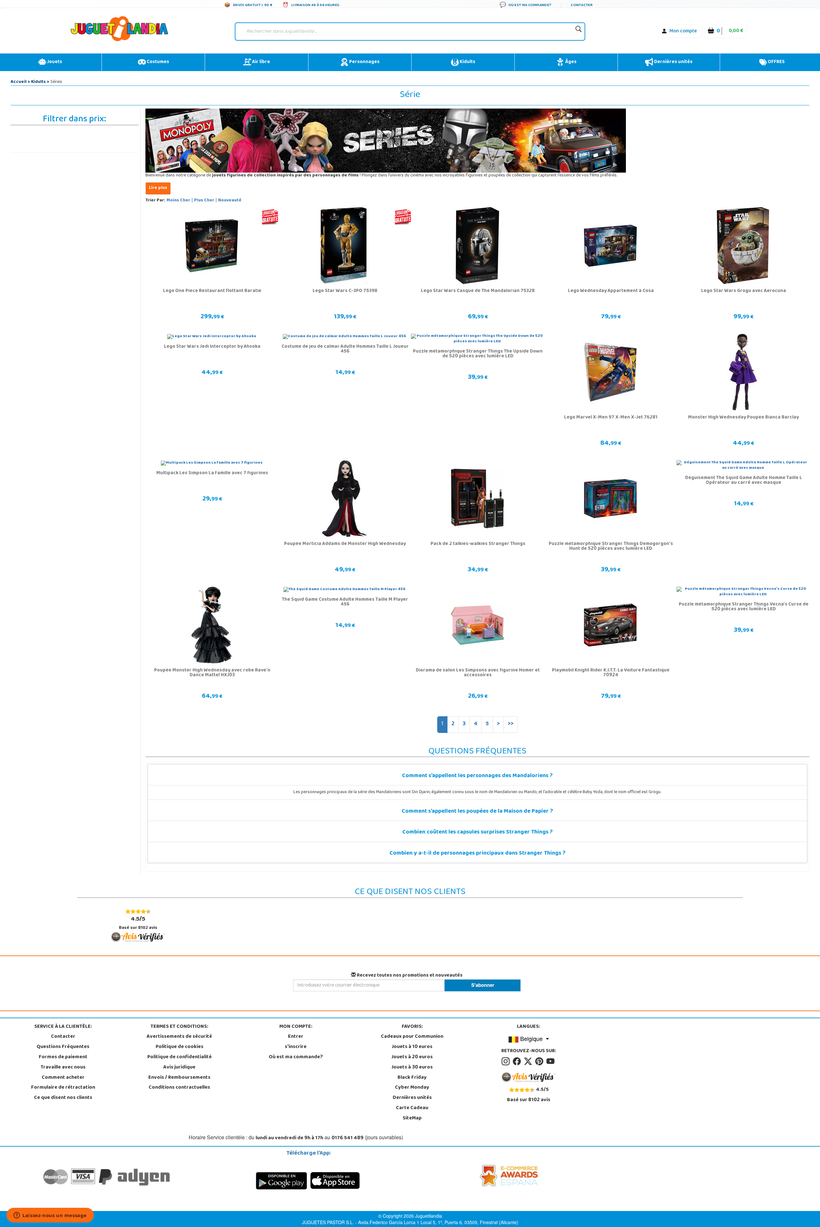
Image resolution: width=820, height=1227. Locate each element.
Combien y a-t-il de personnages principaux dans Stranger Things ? (477, 853)
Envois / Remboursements (179, 1078)
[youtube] (551, 1061)
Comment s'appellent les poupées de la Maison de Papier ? (477, 811)
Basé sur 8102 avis (138, 923)
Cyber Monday (412, 1088)
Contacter (63, 1037)
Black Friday (412, 1078)
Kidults (467, 62)
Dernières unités (673, 62)
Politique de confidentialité (179, 1057)
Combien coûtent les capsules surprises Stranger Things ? (477, 832)
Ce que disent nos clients (63, 1098)
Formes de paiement (63, 1057)
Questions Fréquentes (63, 1047)
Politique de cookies (179, 1047)
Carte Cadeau (412, 1108)
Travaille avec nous (63, 1067)
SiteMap (412, 1118)
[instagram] (506, 1061)
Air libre (260, 62)
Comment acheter (63, 1078)
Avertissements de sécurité (179, 1037)
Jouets (54, 62)
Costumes (157, 62)
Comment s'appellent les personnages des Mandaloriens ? (477, 776)
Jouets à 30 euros (412, 1067)
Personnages (364, 62)
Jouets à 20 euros (412, 1057)
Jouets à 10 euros (412, 1047)
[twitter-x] (529, 1061)
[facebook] (517, 1061)
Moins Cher (178, 200)
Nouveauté (230, 200)
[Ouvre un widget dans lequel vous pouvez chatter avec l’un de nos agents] (50, 1216)
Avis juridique (179, 1067)
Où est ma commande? (296, 1057)
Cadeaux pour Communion (412, 1037)
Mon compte (683, 31)
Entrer (295, 1037)
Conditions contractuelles (179, 1088)
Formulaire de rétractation (63, 1088)
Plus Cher (204, 200)
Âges (570, 62)
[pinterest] (540, 1061)
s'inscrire (296, 1047)
